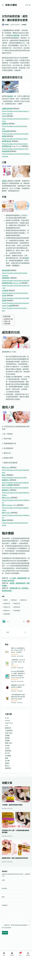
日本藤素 (5, 290)
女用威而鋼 (15, 35)
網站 (3, 897)
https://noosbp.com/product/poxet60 (15, 298)
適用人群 (7, 321)
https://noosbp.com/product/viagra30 (15, 280)
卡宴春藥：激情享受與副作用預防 (12, 805)
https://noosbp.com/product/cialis (14, 477)
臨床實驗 (7, 324)
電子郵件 (4, 888)
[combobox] (14, 632)
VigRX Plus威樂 (7, 306)
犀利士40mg (6, 513)
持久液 (7, 753)
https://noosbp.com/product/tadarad (15, 482)
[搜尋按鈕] (25, 632)
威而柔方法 (6, 610)
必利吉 (4, 116)
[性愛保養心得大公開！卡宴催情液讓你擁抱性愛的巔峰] (16, 820)
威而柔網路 (16, 610)
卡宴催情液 (23, 24)
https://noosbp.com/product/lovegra (15, 134)
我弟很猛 (8, 751)
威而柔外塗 (16, 603)
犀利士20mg (6, 498)
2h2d (7, 718)
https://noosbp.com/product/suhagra (15, 303)
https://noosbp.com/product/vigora (15, 144)
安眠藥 (7, 741)
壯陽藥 (7, 735)
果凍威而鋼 (6, 151)
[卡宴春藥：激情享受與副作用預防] (16, 794)
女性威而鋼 (6, 131)
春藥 (6, 758)
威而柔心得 (6, 607)
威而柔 (4, 181)
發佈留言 (5, 932)
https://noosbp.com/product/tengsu (15, 293)
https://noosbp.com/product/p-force (15, 149)
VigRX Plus (9, 723)
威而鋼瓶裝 (6, 278)
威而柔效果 (16, 607)
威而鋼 (10, 96)
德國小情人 (9, 743)
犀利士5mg (6, 467)
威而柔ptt (13, 600)
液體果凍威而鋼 (7, 109)
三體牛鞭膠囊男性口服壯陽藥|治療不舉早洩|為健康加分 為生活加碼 (18, 697)
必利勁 (4, 295)
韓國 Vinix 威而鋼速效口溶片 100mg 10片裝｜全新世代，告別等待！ (18, 650)
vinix (6, 725)
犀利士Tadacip (7, 505)
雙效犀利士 (6, 490)
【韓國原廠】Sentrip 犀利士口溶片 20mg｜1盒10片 (18, 662)
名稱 (3, 880)
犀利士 (4, 475)
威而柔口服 (6, 603)
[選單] (2, 5)
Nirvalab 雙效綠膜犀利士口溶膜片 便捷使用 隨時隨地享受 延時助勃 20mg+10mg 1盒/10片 (18, 674)
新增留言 (5, 905)
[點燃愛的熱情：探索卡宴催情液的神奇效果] (16, 847)
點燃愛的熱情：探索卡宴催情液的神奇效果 (15, 858)
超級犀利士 (6, 480)
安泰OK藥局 (11, 5)
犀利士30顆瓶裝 (7, 485)
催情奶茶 (8, 728)
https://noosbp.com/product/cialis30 (15, 487)
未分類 (7, 761)
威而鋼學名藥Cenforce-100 (11, 283)
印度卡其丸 (9, 733)
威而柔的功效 (8, 319)
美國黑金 (5, 124)
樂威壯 (4, 520)
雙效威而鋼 (6, 270)
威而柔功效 (23, 600)
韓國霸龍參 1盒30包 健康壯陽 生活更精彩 (17, 686)
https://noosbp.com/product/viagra (14, 139)
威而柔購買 (6, 614)
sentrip (7, 720)
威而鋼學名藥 (6, 141)
